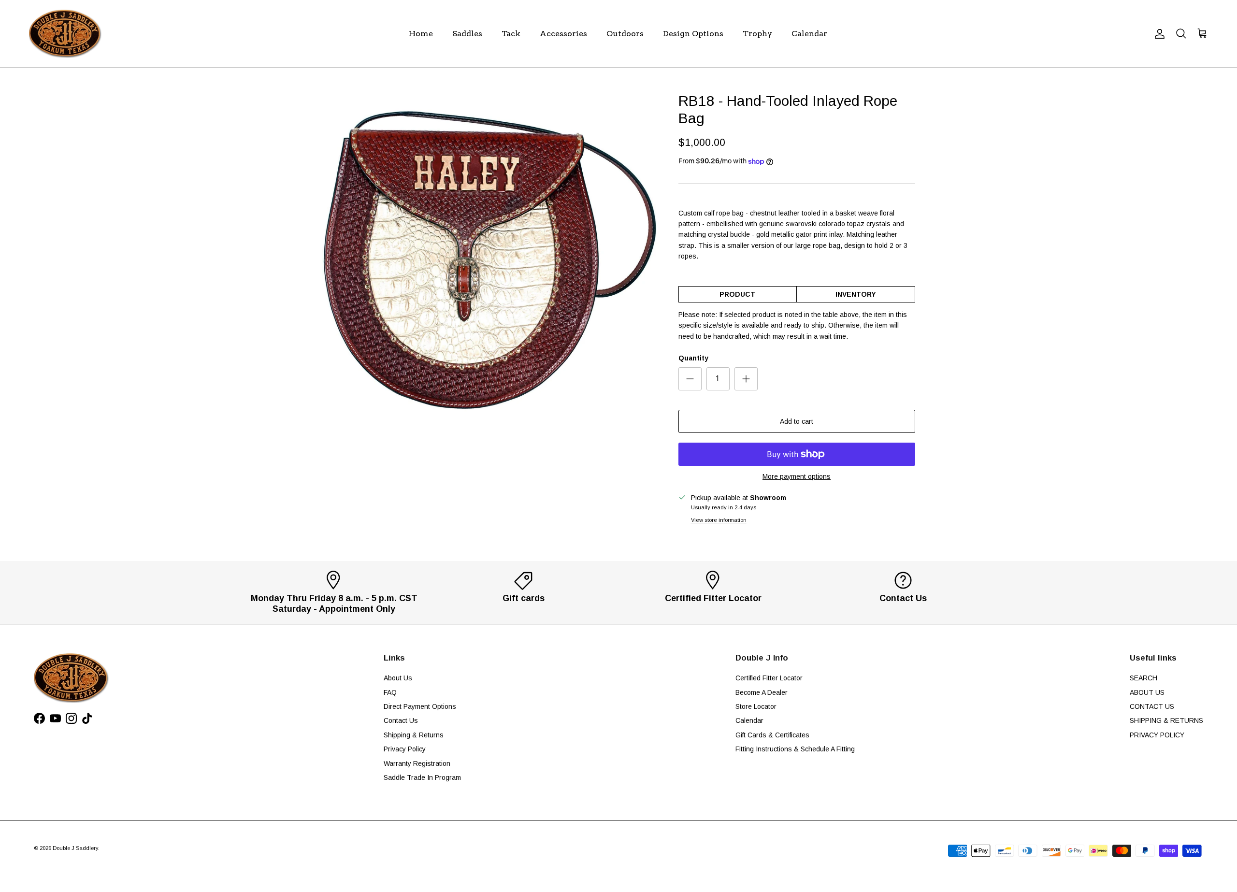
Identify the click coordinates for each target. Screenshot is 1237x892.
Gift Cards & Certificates (772, 735)
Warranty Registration (417, 763)
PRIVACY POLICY (1157, 735)
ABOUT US (1147, 692)
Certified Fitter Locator (769, 678)
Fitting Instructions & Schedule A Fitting (795, 749)
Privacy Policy (405, 749)
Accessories (563, 33)
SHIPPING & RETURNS (1166, 720)
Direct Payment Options (420, 706)
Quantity (693, 358)
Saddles (467, 33)
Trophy (757, 33)
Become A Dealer (761, 692)
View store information (719, 520)
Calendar (809, 33)
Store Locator (756, 706)
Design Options (693, 33)
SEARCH (1143, 678)
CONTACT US (1152, 706)
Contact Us (401, 720)
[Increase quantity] (746, 378)
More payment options (796, 476)
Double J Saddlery (75, 848)
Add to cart (796, 421)
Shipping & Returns (414, 735)
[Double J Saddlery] (65, 34)
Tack (511, 33)
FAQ (390, 692)
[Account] (1157, 34)
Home (421, 33)
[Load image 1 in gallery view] (489, 259)
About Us (398, 678)
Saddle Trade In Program (422, 777)
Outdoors (625, 33)
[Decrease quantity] (690, 378)
